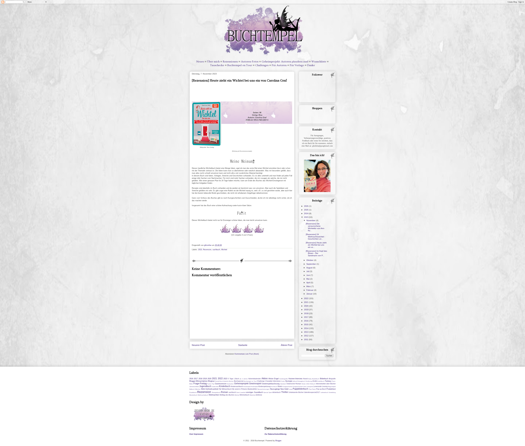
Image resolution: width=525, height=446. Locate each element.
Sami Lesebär (240, 392)
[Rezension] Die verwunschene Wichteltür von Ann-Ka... (315, 227)
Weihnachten (214, 395)
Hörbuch (312, 384)
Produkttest (331, 389)
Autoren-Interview (295, 379)
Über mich (213, 61)
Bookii (217, 381)
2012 (306, 336)
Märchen (198, 389)
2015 (306, 324)
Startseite (242, 345)
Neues (200, 61)
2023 (200, 250)
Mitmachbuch (227, 389)
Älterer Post (286, 345)
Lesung (325, 386)
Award (305, 378)
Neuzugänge (275, 389)
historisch (283, 384)
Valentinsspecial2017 (312, 392)
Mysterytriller (252, 389)
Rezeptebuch (216, 392)
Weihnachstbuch (203, 395)
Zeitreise (259, 395)
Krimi (280, 386)
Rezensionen (230, 61)
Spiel (270, 392)
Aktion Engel (273, 379)
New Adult (284, 389)
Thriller (284, 392)
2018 (306, 313)
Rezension (207, 250)
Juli (308, 271)
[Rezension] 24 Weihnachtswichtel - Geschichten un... (315, 236)
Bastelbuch (315, 378)
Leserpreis (310, 386)
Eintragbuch (301, 381)
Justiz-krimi (215, 386)
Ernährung (309, 381)
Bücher (231, 381)
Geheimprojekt (241, 383)
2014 (306, 328)
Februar (310, 290)
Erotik (315, 381)
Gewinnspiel (255, 383)
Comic (283, 381)
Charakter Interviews (273, 381)
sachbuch (216, 250)
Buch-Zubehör (224, 381)
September (311, 264)
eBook (295, 381)
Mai (308, 279)
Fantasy (328, 381)
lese (305, 386)
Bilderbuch (324, 379)
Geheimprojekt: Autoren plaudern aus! (285, 61)
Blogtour (211, 381)
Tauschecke (217, 65)
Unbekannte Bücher (296, 392)
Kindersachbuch (237, 386)
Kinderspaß (247, 386)
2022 (306, 298)
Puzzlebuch (193, 392)
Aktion (265, 378)
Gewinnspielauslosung (270, 384)
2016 (306, 321)
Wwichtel (252, 395)
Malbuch (192, 389)
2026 (306, 206)
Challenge (261, 381)
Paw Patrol (312, 389)
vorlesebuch (324, 392)
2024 (306, 213)
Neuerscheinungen (263, 389)
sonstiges (249, 392)
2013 (306, 332)
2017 (306, 317)
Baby (310, 378)
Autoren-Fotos (249, 61)
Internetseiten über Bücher (326, 384)
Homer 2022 (306, 384)
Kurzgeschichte (287, 386)
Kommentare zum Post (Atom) (247, 354)
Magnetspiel (332, 386)
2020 (306, 306)
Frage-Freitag (200, 383)
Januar (309, 294)
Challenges (262, 65)
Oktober (310, 260)
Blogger (278, 441)
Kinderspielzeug (264, 386)
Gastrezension (220, 384)
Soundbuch (258, 392)
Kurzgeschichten (298, 386)
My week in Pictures (239, 389)
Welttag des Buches (227, 395)
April (308, 282)
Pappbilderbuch (300, 389)
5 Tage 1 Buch (233, 378)
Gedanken (230, 384)
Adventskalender (254, 378)
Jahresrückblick (194, 386)
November (311, 220)
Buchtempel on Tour (239, 65)
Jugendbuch (205, 386)
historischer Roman (294, 384)
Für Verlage (297, 65)
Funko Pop (210, 384)
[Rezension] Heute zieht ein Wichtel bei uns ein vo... (316, 245)
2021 (306, 302)
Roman (224, 392)
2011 (306, 339)
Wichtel (224, 250)
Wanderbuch (193, 395)
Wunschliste (318, 61)
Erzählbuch (320, 381)
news (290, 389)
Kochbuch (274, 386)
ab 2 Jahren (244, 378)
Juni (308, 275)
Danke (311, 65)
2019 (306, 309)
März (308, 286)
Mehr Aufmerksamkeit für (211, 389)
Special (265, 392)
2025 (306, 210)
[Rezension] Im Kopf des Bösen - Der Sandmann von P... (316, 253)
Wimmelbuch (244, 395)
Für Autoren (279, 65)
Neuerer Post (198, 345)
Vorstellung (332, 392)
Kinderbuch (224, 386)
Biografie (332, 378)
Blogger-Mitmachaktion (198, 381)
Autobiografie (283, 378)
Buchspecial (238, 381)
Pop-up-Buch (321, 389)
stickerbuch (276, 392)
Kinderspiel (254, 386)
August (309, 268)
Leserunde (317, 386)
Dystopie (288, 381)
